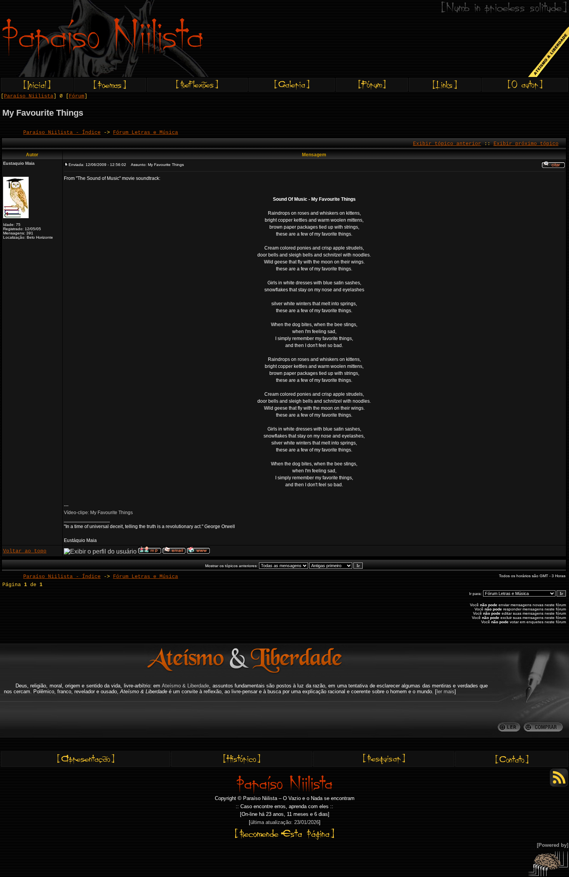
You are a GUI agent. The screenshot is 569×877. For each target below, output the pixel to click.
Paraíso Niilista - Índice (62, 132)
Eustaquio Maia (18, 163)
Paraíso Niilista (28, 96)
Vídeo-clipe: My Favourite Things (98, 512)
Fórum (76, 96)
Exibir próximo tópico (526, 144)
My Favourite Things (42, 113)
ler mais (445, 691)
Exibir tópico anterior (447, 144)
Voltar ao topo (24, 551)
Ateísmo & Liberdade (185, 686)
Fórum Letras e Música (145, 132)
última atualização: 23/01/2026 (284, 822)
